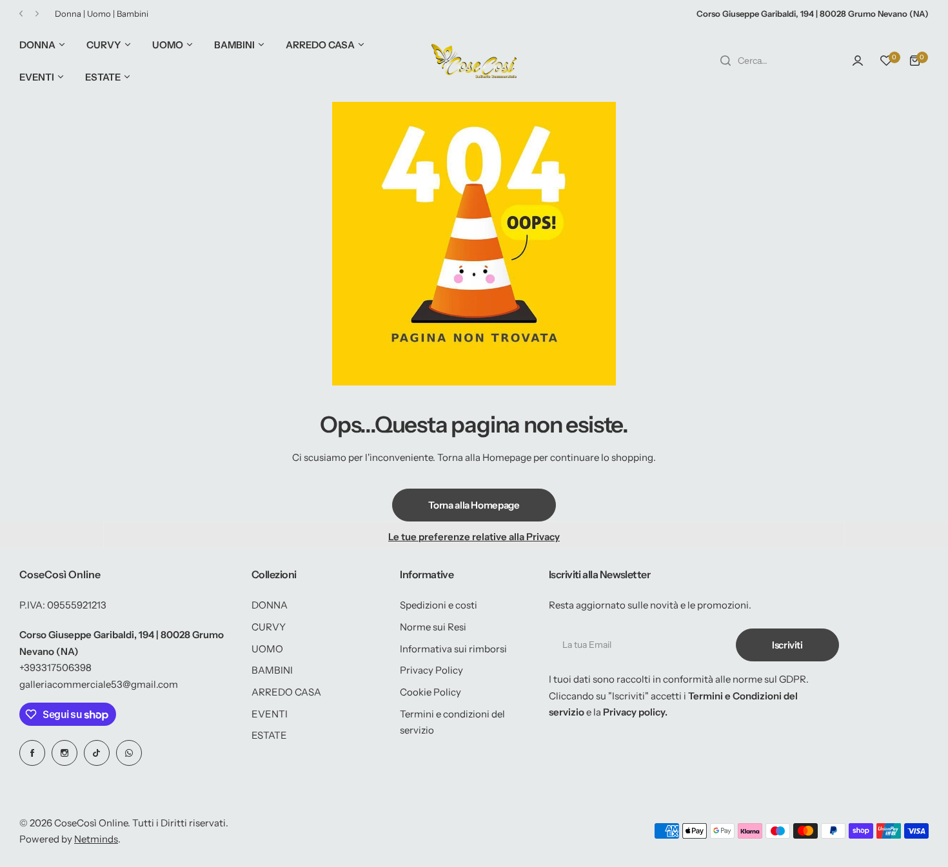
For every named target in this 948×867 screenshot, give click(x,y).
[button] (21, 13)
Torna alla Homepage (473, 505)
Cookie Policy (430, 692)
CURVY (269, 627)
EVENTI (270, 714)
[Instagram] (64, 753)
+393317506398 (55, 667)
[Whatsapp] (129, 753)
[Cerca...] (725, 60)
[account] (858, 60)
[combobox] (772, 60)
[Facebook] (32, 753)
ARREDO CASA (286, 692)
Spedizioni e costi (438, 605)
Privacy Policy (431, 670)
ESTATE (269, 735)
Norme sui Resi (433, 627)
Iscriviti (787, 645)
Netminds (96, 839)
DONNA (270, 605)
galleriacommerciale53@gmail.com (98, 684)
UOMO (267, 649)
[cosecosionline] (474, 61)
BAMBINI (272, 670)
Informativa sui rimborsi (453, 649)
